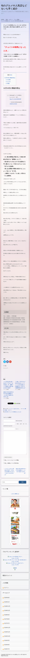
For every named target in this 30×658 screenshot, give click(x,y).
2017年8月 (7, 619)
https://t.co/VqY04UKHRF (15, 99)
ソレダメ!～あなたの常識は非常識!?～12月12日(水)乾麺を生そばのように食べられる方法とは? (9, 471)
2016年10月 (7, 636)
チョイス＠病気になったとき (15, 411)
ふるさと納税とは (15, 493)
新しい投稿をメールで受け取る (12, 463)
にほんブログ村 (15, 558)
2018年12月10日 (13, 104)
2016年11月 (7, 632)
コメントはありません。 (15, 408)
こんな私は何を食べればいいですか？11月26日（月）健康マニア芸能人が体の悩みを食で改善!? (8, 384)
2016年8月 (7, 644)
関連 (7, 83)
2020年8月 (7, 597)
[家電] (15, 568)
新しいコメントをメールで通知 (12, 460)
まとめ (8, 81)
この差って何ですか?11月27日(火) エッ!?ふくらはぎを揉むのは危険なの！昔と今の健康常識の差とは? (20, 384)
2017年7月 (7, 623)
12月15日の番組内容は (9, 77)
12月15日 (6, 411)
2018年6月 (7, 614)
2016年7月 (7, 649)
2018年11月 (7, 610)
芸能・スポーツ (8, 410)
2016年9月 (7, 640)
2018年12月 (7, 606)
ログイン (6, 587)
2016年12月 (7, 627)
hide (11, 74)
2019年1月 (7, 602)
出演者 (8, 79)
